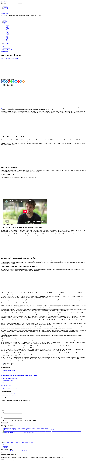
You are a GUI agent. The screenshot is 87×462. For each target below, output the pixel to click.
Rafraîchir (3, 459)
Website (2, 417)
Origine (7, 38)
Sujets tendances (6, 23)
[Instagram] (13, 81)
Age (7, 27)
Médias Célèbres (4, 13)
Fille (7, 32)
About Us (5, 6)
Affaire (7, 25)
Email (2, 415)
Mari (7, 37)
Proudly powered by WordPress (7, 450)
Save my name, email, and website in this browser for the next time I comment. (19, 420)
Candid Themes (25, 450)
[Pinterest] (9, 81)
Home (4, 20)
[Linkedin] (6, 81)
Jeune (7, 36)
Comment (3, 410)
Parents (4, 22)
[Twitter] (4, 81)
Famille (7, 31)
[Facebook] (2, 81)
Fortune (7, 33)
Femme (7, 29)
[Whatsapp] (11, 81)
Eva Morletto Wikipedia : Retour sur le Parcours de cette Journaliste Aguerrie (19, 375)
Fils (7, 26)
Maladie (7, 34)
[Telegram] (21, 81)
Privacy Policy (6, 8)
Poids (7, 39)
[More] (23, 81)
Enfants (5, 21)
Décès (7, 28)
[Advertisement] (43, 68)
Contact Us (5, 7)
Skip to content (4, 1)
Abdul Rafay (16, 58)
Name (2, 412)
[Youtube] (18, 81)
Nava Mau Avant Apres (6, 385)
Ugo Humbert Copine (6, 108)
